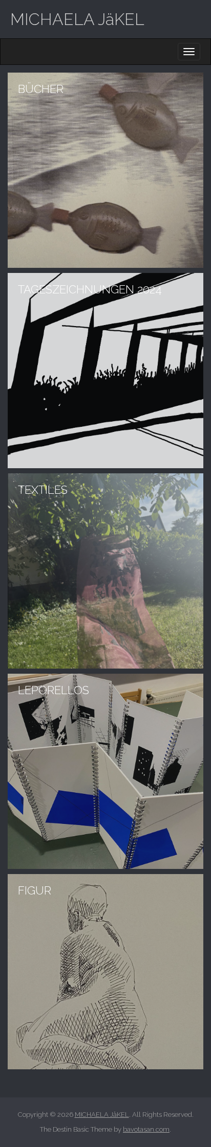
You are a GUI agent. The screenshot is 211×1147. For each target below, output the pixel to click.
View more (105, 170)
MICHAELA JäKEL (77, 19)
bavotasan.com (146, 1129)
